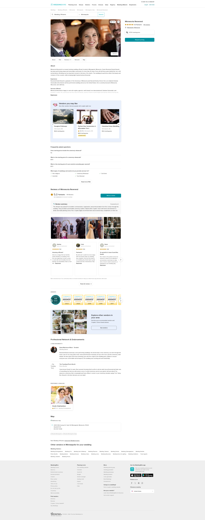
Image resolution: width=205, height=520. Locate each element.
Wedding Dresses (74, 454)
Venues (81, 5)
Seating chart (80, 479)
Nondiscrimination (55, 474)
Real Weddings (107, 479)
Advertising (53, 481)
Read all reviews (85, 284)
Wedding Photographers (57, 451)
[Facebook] (131, 483)
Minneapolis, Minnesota (133, 27)
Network (77, 60)
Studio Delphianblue (59, 406)
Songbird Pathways (60, 126)
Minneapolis (80, 10)
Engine (79, 481)
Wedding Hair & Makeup (80, 451)
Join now (151, 5)
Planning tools (72, 5)
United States (137, 491)
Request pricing (139, 40)
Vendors (87, 5)
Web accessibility (55, 493)
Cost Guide (80, 483)
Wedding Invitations (133, 454)
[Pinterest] (138, 483)
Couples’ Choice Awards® (57, 503)
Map (84, 60)
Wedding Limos (95, 454)
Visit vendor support (109, 495)
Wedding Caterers (104, 451)
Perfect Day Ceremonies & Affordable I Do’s (87, 127)
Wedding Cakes (85, 454)
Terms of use (54, 483)
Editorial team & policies (57, 472)
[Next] (119, 124)
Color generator (108, 476)
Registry (112, 5)
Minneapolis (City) (90, 10)
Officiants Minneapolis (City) (69, 434)
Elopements (132, 5)
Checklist (79, 469)
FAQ (60, 60)
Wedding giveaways (109, 472)
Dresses (100, 5)
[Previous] (53, 124)
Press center (54, 479)
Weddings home (55, 467)
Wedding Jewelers (55, 456)
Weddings (53, 10)
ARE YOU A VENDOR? (148, 1)
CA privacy (53, 490)
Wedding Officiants (63, 10)
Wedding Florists (115, 451)
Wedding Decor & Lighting (119, 454)
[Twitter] (135, 483)
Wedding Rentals (140, 451)
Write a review (111, 195)
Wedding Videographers (127, 451)
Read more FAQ (85, 182)
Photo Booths (54, 454)
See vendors (104, 328)
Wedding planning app (109, 467)
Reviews (67, 60)
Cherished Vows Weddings (111, 126)
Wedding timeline (108, 474)
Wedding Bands (64, 454)
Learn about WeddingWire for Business (113, 493)
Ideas (106, 5)
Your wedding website (82, 467)
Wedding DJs (68, 451)
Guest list (79, 472)
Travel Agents (143, 454)
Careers (53, 476)
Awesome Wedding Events (72, 440)
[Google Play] (147, 476)
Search (101, 14)
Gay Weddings (54, 505)
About (53, 60)
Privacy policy (54, 486)
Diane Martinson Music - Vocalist (69, 347)
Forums (94, 5)
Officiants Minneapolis (56, 434)
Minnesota (72, 10)
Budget (79, 474)
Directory (53, 498)
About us (53, 469)
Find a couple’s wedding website (112, 487)
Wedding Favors (66, 456)
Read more (54, 95)
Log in (146, 5)
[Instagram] (142, 483)
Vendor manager (81, 476)
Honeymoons (107, 481)
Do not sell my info (55, 488)
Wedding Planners (92, 451)
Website (122, 5)
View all (115, 53)
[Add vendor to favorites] (118, 22)
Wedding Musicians (106, 454)
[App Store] (135, 476)
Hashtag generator (108, 469)
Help (78, 486)
